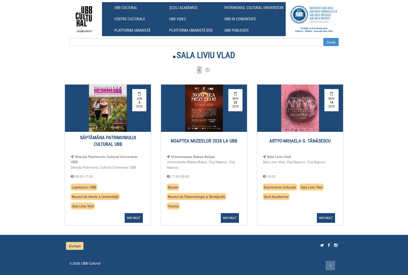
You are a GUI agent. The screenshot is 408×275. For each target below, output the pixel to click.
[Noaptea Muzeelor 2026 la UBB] (204, 108)
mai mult (133, 218)
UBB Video (177, 19)
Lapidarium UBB (84, 187)
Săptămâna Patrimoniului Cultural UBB (108, 141)
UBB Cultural (125, 7)
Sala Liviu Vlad (83, 206)
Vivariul (173, 206)
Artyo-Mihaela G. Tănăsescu (300, 141)
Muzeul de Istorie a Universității (95, 196)
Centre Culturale (129, 19)
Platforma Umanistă (132, 30)
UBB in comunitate (240, 19)
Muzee (173, 187)
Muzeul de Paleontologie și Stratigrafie (196, 196)
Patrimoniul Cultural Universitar (254, 7)
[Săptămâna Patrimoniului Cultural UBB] (108, 108)
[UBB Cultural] (84, 19)
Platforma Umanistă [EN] (190, 30)
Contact (75, 246)
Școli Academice (183, 7)
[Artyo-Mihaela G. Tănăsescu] (300, 108)
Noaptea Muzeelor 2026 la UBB (204, 141)
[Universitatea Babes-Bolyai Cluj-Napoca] (313, 19)
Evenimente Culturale (280, 187)
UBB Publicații (236, 30)
